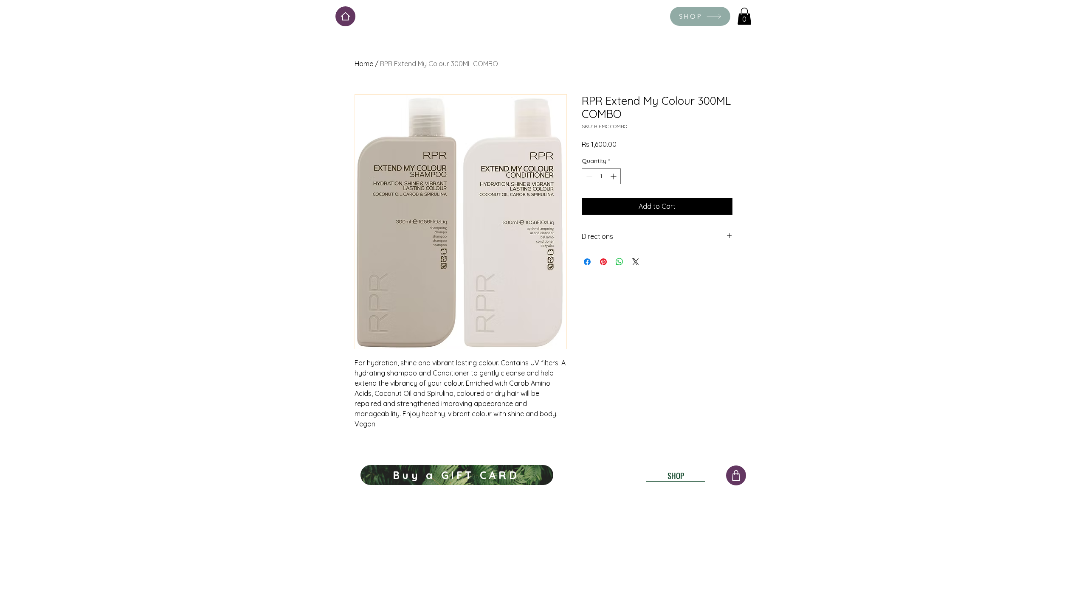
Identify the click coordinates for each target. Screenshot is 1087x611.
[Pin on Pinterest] (603, 262)
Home (364, 63)
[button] (744, 16)
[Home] (345, 16)
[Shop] (736, 475)
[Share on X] (636, 262)
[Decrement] (588, 176)
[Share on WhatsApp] (619, 262)
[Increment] (614, 176)
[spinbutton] (601, 176)
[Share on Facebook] (587, 262)
